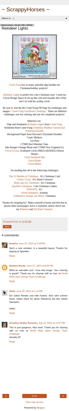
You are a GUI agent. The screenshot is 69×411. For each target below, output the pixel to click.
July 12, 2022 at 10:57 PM (52, 323)
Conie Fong (15, 84)
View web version (34, 402)
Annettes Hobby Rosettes (23, 323)
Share (7, 227)
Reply (12, 255)
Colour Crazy (23, 179)
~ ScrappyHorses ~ (26, 9)
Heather (13, 243)
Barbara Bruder (17, 265)
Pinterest (24, 209)
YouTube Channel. (43, 209)
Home (34, 396)
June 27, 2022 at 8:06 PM (40, 265)
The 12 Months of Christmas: (24, 176)
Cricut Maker (34, 163)
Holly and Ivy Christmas (26, 182)
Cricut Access (12, 150)
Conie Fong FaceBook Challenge (29, 111)
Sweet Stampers (29, 192)
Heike (12, 291)
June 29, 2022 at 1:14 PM (29, 291)
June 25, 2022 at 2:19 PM (32, 243)
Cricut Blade (34, 160)
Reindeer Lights (11, 94)
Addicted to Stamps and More (28, 196)
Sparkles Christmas (21, 186)
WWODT (32, 189)
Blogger (40, 407)
